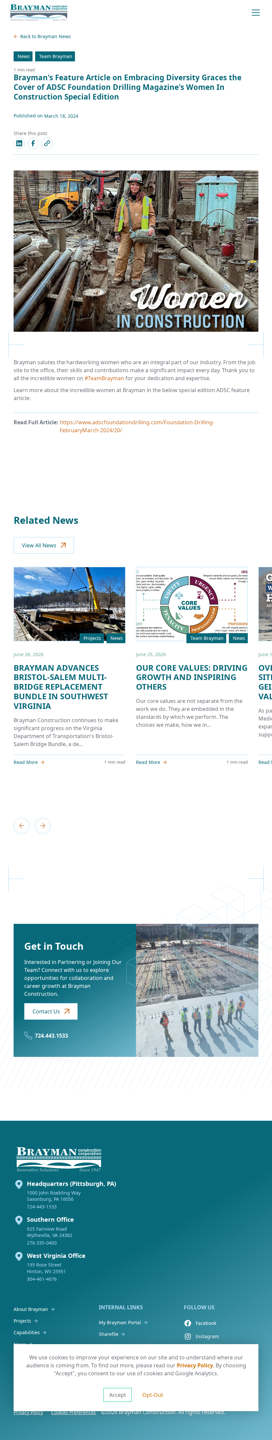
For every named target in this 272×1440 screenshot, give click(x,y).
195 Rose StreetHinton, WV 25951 (46, 1268)
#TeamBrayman (104, 378)
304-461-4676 (42, 1279)
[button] (256, 13)
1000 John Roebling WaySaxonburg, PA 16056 (54, 1196)
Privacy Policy (195, 1365)
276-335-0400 (42, 1243)
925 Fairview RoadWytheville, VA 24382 (49, 1232)
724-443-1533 (42, 1206)
